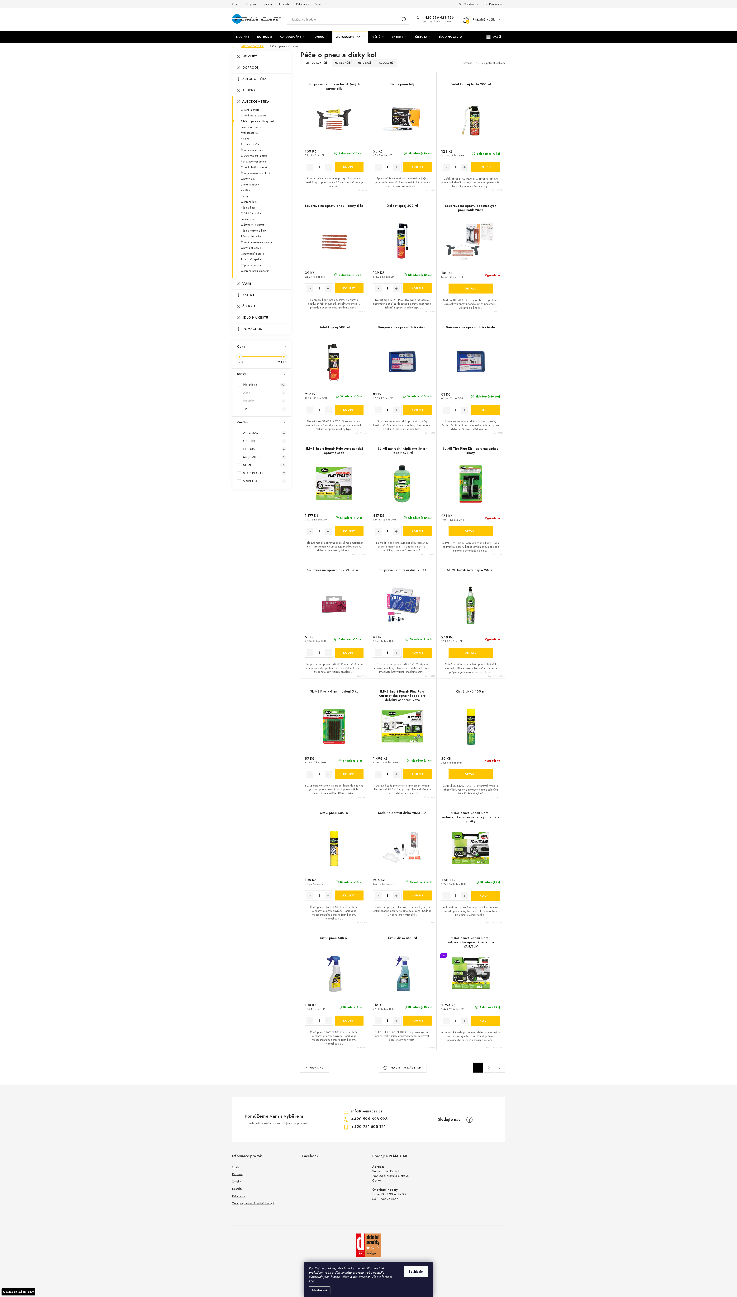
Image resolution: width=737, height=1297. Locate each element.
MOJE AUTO (264, 457)
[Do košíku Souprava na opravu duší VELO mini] (349, 653)
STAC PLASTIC (264, 473)
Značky (268, 4)
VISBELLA (264, 481)
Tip (264, 409)
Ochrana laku (249, 202)
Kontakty (284, 4)
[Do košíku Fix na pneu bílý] (417, 167)
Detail (471, 289)
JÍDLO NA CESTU (255, 317)
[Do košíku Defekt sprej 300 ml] (417, 288)
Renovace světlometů (253, 161)
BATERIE (248, 295)
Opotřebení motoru (252, 254)
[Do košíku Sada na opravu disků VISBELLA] (417, 895)
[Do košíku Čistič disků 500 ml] (417, 1021)
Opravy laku (248, 179)
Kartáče (245, 190)
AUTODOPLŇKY (254, 79)
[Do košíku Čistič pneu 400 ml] (349, 895)
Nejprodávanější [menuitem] (316, 63)
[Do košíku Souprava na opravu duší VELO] (417, 653)
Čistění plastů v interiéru (255, 167)
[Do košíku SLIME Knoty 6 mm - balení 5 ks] (349, 774)
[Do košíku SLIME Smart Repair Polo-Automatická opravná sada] (349, 531)
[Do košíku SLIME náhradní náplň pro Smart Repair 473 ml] (417, 531)
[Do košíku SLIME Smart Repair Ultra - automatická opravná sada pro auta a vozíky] (485, 896)
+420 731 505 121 (368, 1127)
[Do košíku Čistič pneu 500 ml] (349, 1021)
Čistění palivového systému (257, 242)
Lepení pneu (248, 219)
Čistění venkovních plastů (256, 173)
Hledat (404, 20)
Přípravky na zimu (251, 265)
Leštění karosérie (251, 127)
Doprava (251, 4)
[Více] (494, 37)
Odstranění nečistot (252, 225)
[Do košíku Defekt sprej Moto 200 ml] (485, 167)
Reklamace (302, 4)
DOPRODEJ (250, 67)
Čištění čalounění (251, 213)
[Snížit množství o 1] (310, 167)
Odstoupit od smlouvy (18, 1292)
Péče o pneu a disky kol (257, 121)
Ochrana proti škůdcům (255, 271)
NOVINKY (249, 56)
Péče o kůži (248, 207)
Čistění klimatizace (252, 150)
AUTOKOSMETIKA (255, 101)
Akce (264, 393)
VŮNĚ (246, 283)
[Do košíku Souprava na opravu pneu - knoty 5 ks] (349, 288)
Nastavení (319, 1290)
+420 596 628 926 (438, 18)
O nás (236, 4)
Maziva (245, 138)
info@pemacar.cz (367, 1111)
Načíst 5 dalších (406, 1067)
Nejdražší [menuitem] (365, 63)
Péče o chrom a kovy (254, 231)
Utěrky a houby (250, 184)
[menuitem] (242, 37)
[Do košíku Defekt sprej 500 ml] (349, 410)
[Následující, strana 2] (489, 1068)
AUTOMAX (264, 433)
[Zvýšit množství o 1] (328, 167)
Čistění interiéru (250, 110)
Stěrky (244, 196)
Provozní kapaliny (251, 259)
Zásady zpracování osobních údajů (253, 1203)
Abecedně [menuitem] (386, 63)
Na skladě (264, 385)
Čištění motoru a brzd (254, 156)
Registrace (495, 4)
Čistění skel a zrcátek (253, 115)
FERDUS (264, 449)
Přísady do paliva (251, 236)
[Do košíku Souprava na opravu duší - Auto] (417, 410)
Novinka (264, 401)
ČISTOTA (249, 306)
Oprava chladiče (251, 248)
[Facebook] (469, 1120)
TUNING (248, 90)
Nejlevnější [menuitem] (343, 63)
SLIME (264, 465)
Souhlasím (416, 1271)
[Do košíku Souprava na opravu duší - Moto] (485, 410)
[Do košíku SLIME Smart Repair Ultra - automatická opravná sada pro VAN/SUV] (485, 1021)
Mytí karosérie (249, 133)
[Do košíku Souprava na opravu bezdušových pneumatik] (349, 167)
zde (311, 1281)
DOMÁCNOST (253, 329)
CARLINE (264, 441)
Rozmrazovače (250, 144)
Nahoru (317, 1067)
